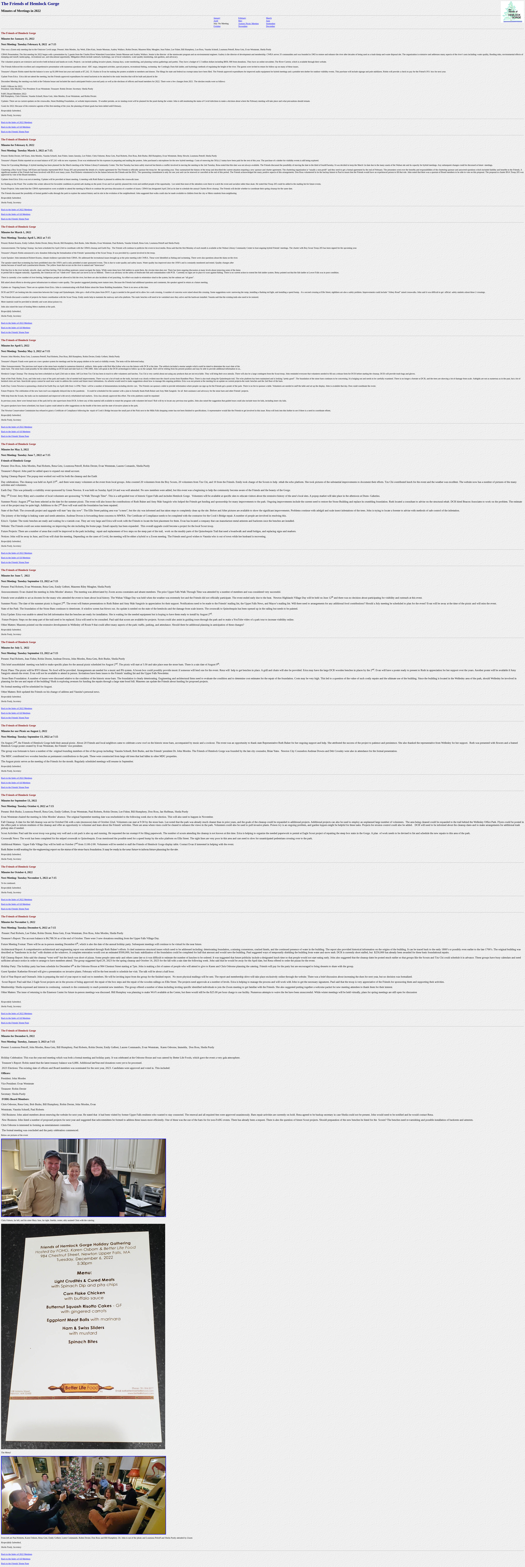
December (270, 26)
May (240, 21)
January (217, 18)
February (242, 18)
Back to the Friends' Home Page (15, 132)
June (268, 21)
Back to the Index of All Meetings (15, 127)
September (270, 23)
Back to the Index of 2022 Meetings (16, 122)
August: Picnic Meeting (248, 23)
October (217, 26)
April (216, 21)
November (242, 26)
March (269, 18)
